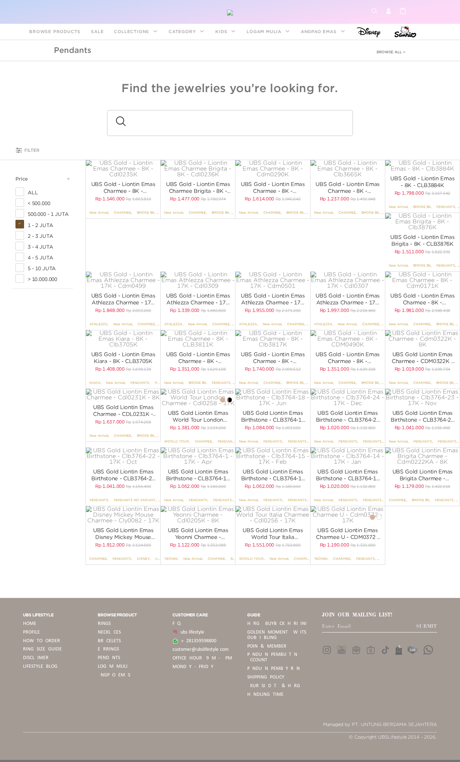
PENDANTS (445, 207)
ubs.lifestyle (191, 632)
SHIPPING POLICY (265, 677)
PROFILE (31, 632)
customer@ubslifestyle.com (200, 649)
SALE (97, 31)
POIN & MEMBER (266, 646)
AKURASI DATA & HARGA (275, 686)
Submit (426, 626)
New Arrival (98, 212)
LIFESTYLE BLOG (40, 666)
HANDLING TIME (265, 694)
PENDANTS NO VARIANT (309, 441)
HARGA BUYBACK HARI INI (277, 623)
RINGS (104, 623)
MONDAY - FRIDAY (192, 667)
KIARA (94, 383)
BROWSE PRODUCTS (54, 31)
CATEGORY (183, 31)
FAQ (176, 623)
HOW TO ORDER (41, 641)
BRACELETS (109, 641)
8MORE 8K (145, 212)
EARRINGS (108, 649)
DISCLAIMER (36, 658)
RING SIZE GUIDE (42, 649)
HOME (29, 623)
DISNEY (366, 31)
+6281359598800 (197, 641)
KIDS (222, 31)
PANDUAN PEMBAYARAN (273, 668)
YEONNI (171, 559)
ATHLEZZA (98, 324)
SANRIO (404, 31)
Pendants (72, 50)
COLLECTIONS (132, 31)
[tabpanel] (123, 168)
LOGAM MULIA (265, 31)
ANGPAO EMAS (320, 31)
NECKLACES (109, 632)
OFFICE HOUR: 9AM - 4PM (202, 658)
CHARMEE (122, 212)
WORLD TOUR (176, 441)
